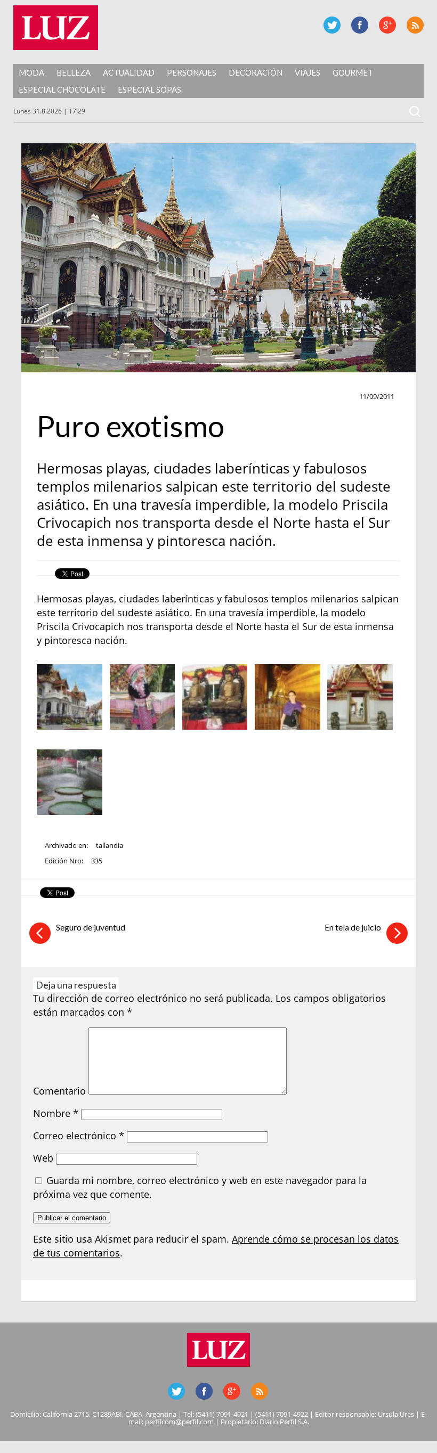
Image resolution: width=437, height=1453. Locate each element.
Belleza (73, 72)
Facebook (359, 25)
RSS (415, 25)
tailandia (109, 845)
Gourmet (353, 72)
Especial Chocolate (62, 89)
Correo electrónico (78, 1135)
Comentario (59, 1090)
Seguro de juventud (90, 927)
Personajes (191, 72)
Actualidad (129, 72)
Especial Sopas (149, 89)
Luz (55, 27)
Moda (31, 72)
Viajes (307, 72)
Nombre (55, 1113)
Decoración (255, 72)
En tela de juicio (353, 927)
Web (43, 1158)
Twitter (332, 25)
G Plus (387, 25)
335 (96, 861)
